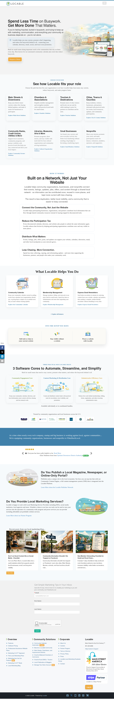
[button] (104, 3)
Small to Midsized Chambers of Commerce (42, 660)
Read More (53, 458)
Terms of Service (65, 656)
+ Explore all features (57, 314)
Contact (62, 668)
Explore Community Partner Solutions (16, 154)
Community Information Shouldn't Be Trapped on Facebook (55, 562)
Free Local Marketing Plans (16, 660)
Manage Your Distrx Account (42, 669)
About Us (63, 648)
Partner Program (65, 653)
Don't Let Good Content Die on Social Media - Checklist (20, 562)
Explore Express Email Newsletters (88, 304)
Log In (89, 692)
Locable (44, 700)
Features (10, 648)
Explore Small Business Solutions (69, 146)
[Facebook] (2, 347)
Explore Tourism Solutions (68, 115)
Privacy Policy (64, 658)
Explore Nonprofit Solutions (94, 146)
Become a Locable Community (43, 652)
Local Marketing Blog (14, 670)
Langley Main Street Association (71, 460)
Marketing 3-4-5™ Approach (16, 658)
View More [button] (10, 577)
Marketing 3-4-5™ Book (15, 667)
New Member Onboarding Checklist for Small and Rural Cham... (91, 562)
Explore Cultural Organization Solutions (43, 150)
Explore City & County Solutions (96, 117)
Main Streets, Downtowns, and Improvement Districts (42, 656)
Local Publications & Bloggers (43, 667)
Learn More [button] (18, 107)
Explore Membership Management (53, 304)
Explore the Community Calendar (18, 304)
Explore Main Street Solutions (17, 115)
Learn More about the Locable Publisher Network (57, 492)
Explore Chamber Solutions (42, 113)
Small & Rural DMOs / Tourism (43, 664)
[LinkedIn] (2, 356)
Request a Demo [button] (15, 59)
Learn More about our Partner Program (19, 520)
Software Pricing (13, 650)
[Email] (2, 361)
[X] (2, 352)
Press (62, 661)
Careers (62, 650)
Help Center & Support (91, 653)
